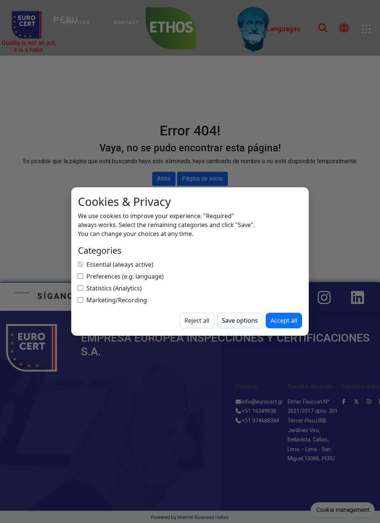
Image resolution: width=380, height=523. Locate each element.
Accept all (284, 320)
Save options (240, 320)
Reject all (196, 320)
